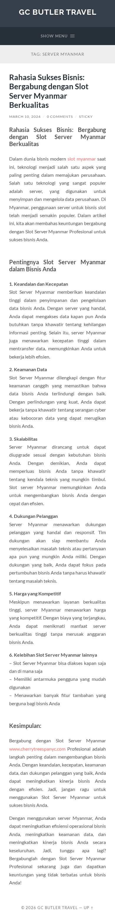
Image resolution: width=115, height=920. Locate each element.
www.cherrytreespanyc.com (37, 748)
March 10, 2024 (25, 116)
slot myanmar (82, 158)
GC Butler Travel (57, 11)
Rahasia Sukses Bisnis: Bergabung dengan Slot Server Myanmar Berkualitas (48, 91)
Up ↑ (89, 907)
